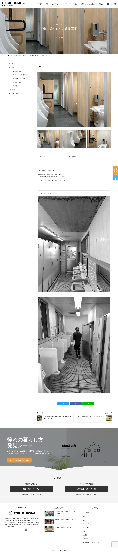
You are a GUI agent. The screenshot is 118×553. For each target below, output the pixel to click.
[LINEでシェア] (88, 403)
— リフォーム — (59, 24)
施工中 (15, 86)
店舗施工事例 (17, 82)
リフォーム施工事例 (19, 78)
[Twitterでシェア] (63, 403)
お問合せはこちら (85, 489)
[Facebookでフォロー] (21, 530)
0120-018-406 (29, 489)
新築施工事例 (17, 71)
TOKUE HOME (11, 3)
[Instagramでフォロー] (26, 530)
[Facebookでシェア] (76, 403)
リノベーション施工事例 (20, 75)
